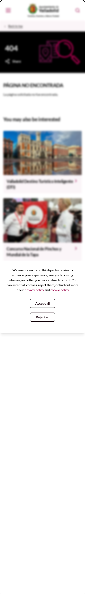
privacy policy (34, 290)
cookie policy (60, 290)
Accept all (42, 303)
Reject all (42, 317)
